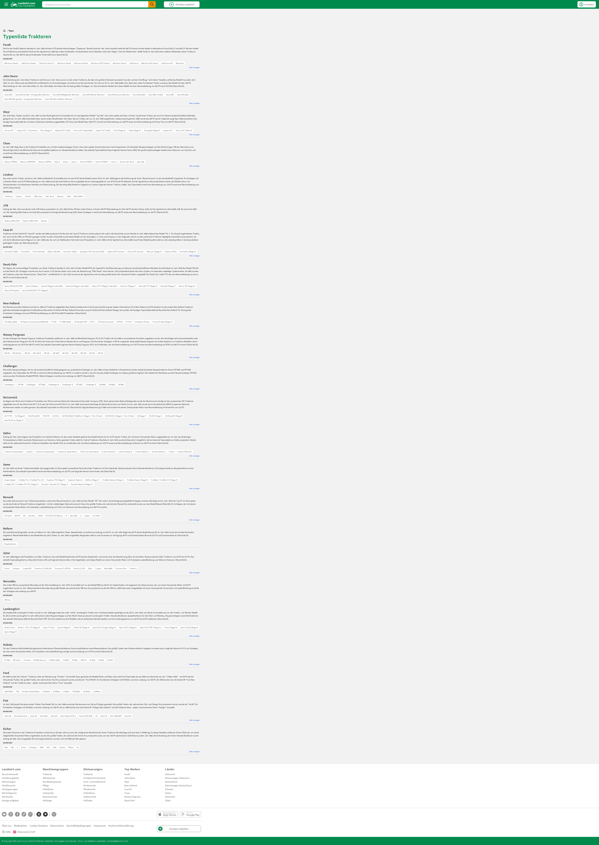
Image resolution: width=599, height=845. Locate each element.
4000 (42, 747)
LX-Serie (27, 660)
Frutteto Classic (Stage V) (137, 479)
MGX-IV (84, 660)
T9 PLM (119, 321)
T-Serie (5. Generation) (89, 451)
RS (24, 515)
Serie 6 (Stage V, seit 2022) (52, 286)
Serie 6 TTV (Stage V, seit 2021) (104, 286)
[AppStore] (167, 814)
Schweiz (169, 789)
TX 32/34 (8, 515)
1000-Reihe (8, 691)
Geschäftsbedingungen (78, 825)
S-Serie (28, 196)
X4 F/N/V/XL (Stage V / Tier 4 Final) (119, 415)
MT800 (121, 384)
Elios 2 (57, 161)
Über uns (7, 825)
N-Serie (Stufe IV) (185, 451)
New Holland (130, 785)
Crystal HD (27, 568)
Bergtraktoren (10, 543)
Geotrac (60, 196)
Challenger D (67, 384)
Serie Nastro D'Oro (68, 715)
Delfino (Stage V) (92, 479)
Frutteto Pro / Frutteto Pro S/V (31, 479)
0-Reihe (66, 691)
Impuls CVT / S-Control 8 (27, 130)
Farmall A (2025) (11, 251)
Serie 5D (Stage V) (168, 286)
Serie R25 (43, 715)
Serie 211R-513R (85, 715)
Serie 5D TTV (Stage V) (148, 286)
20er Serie (50, 196)
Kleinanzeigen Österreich (177, 777)
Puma (23, 747)
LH (78, 747)
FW (17, 691)
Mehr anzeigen (194, 67)
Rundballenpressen (52, 781)
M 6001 (101, 660)
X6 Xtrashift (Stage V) (174, 415)
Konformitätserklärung (121, 825)
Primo (7, 568)
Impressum (100, 825)
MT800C (112, 384)
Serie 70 (103, 715)
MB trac (7, 599)
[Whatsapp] (30, 814)
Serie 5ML (170, 94)
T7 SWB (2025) (65, 321)
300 (12, 747)
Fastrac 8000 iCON (11, 220)
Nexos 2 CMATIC (45, 161)
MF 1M (27, 353)
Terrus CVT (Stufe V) (184, 130)
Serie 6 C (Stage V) (128, 286)
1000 (69, 196)
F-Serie (171, 451)
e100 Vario (133, 63)
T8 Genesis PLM (80, 321)
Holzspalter (48, 792)
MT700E (79, 384)
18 (96, 715)
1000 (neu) (38, 196)
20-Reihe (46, 691)
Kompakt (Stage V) (152, 130)
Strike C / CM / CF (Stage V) (29, 627)
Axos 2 (74, 161)
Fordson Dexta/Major (31, 691)
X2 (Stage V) (20, 415)
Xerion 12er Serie (127, 161)
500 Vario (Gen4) (64, 63)
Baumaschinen (50, 796)
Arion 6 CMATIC (86, 161)
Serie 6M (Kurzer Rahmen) (119, 94)
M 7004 (7, 660)
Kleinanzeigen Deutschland (178, 785)
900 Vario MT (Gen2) (149, 63)
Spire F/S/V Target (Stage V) (104, 627)
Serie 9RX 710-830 (155, 94)
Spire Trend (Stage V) (189, 627)
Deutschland (171, 781)
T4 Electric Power (142, 321)
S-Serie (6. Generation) (13, 451)
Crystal (98, 568)
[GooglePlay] (190, 814)
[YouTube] (4, 814)
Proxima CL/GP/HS (63, 568)
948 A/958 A (78, 196)
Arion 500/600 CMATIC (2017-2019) (18, 161)
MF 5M (7, 353)
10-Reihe (96, 691)
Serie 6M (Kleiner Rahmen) (93, 94)
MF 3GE (65, 353)
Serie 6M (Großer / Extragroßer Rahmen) (32, 94)
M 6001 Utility (54, 660)
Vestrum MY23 (171, 251)
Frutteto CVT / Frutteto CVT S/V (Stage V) (21, 484)
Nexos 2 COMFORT (27, 161)
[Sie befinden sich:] (5, 31)
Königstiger (9, 747)
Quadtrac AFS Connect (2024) (92, 251)
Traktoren (8, 196)
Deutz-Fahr (129, 800)
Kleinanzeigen (9, 781)
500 (48, 747)
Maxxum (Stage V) (154, 251)
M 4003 (66, 660)
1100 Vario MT (167, 63)
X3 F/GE (55, 415)
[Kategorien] (39, 814)
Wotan (71, 747)
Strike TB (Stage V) (82, 627)
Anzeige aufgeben (10, 800)
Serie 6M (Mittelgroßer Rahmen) (66, 94)
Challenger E (91, 384)
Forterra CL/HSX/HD (43, 568)
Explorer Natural (75, 479)
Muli (6, 747)
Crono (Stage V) (170, 627)
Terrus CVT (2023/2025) (83, 130)
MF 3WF (56, 353)
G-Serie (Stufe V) (108, 451)
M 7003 (110, 660)
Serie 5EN (8, 94)
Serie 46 (7, 715)
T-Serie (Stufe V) (142, 451)
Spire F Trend (48, 627)
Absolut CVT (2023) (63, 130)
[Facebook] (17, 814)
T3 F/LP (129, 321)
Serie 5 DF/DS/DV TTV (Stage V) (35, 290)
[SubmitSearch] (152, 4)
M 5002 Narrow (40, 660)
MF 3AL (47, 353)
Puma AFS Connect (135, 251)
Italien (168, 792)
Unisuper (33, 747)
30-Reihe (56, 691)
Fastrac (44, 220)
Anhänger (47, 800)
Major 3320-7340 (11, 568)
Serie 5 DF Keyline (11, 290)
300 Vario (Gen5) (81, 63)
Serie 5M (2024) (139, 94)
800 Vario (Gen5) (11, 63)
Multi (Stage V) (135, 130)
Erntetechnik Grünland (94, 777)
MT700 (20, 384)
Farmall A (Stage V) (188, 251)
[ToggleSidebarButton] (6, 4)
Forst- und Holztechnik (94, 781)
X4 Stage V (141, 415)
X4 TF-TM (8, 415)
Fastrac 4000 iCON (30, 220)
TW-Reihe (76, 691)
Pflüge (46, 785)
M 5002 (75, 660)
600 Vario (180, 63)
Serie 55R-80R (115, 715)
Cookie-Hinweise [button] (38, 825)
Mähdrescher (49, 777)
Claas (127, 792)
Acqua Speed (9, 479)
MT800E (102, 384)
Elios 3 (65, 161)
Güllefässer (48, 789)
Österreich (170, 774)
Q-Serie (29, 451)
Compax (16, 568)
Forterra (133, 568)
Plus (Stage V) (46, 130)
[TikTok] (24, 814)
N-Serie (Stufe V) (159, 451)
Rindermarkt (89, 785)
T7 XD (53, 321)
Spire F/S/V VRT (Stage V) (150, 627)
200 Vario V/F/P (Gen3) (100, 63)
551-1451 (73, 515)
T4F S (92, 321)
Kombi (62, 747)
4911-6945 (108, 568)
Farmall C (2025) (70, 251)
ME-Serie (16, 660)
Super (87, 515)
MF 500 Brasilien (11, 353)
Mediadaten (20, 825)
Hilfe (8, 832)
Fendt (127, 774)
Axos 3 (114, 161)
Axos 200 (140, 161)
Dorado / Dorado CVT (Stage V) (55, 484)
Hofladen (87, 800)
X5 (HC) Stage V (155, 415)
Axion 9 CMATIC (101, 161)
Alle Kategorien (9, 792)
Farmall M (25, 251)
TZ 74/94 (96, 515)
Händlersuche (8, 785)
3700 (54, 747)
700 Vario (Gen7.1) (46, 63)
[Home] (23, 4)
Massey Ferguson (132, 796)
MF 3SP (83, 353)
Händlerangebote (10, 777)
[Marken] (45, 814)
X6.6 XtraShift (34, 415)
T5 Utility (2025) (10, 321)
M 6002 (92, 660)
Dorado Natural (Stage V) (82, 484)
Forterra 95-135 (10, 568)
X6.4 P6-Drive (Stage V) (13, 420)
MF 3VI (92, 353)
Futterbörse (89, 792)
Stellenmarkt (89, 796)
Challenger (31, 384)
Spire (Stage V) (10, 631)
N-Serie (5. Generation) (67, 451)
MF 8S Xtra (17, 353)
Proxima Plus (121, 568)
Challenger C (9, 384)
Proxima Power (10, 568)
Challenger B (53, 384)
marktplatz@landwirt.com (117, 841)
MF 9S (100, 353)
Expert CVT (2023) (103, 130)
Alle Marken (7, 796)
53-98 (40, 515)
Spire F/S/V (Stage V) (128, 627)
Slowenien (170, 796)
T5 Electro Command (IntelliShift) (34, 321)
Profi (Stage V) (120, 130)
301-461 (32, 515)
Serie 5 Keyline (32, 286)
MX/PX (17, 515)
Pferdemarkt (89, 789)
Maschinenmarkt (10, 774)
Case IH (128, 789)
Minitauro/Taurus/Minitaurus (16, 479)
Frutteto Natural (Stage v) (113, 479)
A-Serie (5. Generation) (45, 451)
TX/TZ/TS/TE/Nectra (54, 515)
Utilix (90, 568)
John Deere (129, 777)
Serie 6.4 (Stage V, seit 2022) (77, 286)
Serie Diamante (20, 715)
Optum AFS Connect (115, 251)
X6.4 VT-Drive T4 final (13, 415)
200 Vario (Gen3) (119, 63)
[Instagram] (10, 814)
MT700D (42, 384)
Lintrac (19, 196)
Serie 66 (127, 715)
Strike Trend (9, 627)
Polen (167, 800)
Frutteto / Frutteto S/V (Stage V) (164, 479)
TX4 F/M (46, 415)
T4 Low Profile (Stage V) (162, 321)
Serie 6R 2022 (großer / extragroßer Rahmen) (23, 99)
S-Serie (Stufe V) (125, 451)
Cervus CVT (9, 130)
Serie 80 (54, 715)
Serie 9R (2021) (183, 94)
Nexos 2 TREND (10, 161)
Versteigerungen (10, 789)
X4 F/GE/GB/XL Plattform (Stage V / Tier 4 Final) (82, 415)
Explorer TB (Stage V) (56, 479)
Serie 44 (33, 715)
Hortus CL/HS (79, 568)
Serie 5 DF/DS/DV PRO (13, 286)
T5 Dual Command (105, 321)
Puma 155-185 (38, 251)
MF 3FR (74, 353)
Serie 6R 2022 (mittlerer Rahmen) (59, 99)
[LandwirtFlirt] (54, 814)
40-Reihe (86, 691)
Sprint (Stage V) (64, 627)
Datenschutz (57, 825)
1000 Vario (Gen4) (28, 63)
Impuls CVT (168, 130)
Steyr (126, 781)
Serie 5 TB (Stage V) (187, 286)
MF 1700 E (37, 353)
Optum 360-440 (53, 251)
